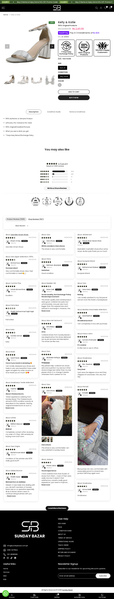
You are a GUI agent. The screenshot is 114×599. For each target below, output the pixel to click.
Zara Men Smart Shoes (19, 235)
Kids (4, 579)
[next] (52, 46)
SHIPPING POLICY (64, 549)
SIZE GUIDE (62, 523)
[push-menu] (3, 8)
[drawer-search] (96, 8)
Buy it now (73, 98)
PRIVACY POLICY (64, 556)
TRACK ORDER (63, 545)
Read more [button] (46, 311)
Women (6, 572)
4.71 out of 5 (63, 164)
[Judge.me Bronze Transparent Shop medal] (57, 201)
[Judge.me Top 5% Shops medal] (69, 201)
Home (5, 15)
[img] (57, 163)
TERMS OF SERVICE (65, 538)
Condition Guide (54, 112)
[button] (44, 171)
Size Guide (66, 59)
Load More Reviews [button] (57, 508)
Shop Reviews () (36, 219)
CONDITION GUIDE (65, 531)
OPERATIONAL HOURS (66, 541)
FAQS (60, 527)
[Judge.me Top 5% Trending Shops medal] (80, 201)
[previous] (7, 46)
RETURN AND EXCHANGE (67, 552)
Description (34, 112)
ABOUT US (62, 534)
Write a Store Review (57, 188)
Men (5, 576)
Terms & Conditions (77, 112)
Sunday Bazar (67, 590)
